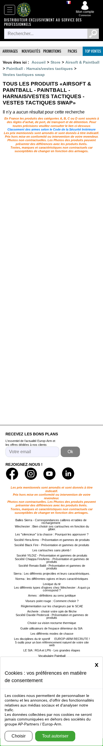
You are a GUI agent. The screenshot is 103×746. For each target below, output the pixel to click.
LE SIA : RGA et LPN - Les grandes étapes (51, 650)
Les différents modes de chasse (51, 633)
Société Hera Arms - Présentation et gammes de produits (52, 539)
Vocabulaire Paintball (51, 655)
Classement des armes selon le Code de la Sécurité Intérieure (51, 129)
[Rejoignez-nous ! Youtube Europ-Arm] (49, 473)
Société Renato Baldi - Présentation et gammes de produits (51, 567)
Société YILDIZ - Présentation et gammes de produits (51, 555)
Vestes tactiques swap (24, 74)
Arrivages (10, 51)
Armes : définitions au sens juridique (52, 595)
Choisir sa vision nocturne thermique (51, 623)
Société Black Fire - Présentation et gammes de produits (51, 545)
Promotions (52, 51)
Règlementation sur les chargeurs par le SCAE (52, 606)
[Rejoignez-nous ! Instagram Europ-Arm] (30, 473)
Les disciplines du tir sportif (32, 638)
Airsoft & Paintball (82, 62)
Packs (72, 51)
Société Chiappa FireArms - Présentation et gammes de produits (52, 560)
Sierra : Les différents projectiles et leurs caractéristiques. (51, 573)
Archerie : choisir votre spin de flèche (52, 611)
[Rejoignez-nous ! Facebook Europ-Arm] (12, 473)
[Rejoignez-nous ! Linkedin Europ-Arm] (68, 473)
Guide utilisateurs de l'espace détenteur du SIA (51, 628)
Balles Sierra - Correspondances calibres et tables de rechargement (51, 521)
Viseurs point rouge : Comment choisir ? (52, 601)
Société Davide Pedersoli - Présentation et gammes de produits (52, 616)
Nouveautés (31, 51)
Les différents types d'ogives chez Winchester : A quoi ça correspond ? (52, 589)
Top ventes (93, 51)
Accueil (39, 62)
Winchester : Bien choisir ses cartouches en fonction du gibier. (52, 528)
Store (55, 62)
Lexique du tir (52, 584)
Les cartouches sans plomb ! (51, 550)
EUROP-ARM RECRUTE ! (72, 638)
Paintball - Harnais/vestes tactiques (39, 68)
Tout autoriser (55, 736)
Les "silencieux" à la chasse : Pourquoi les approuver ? (51, 534)
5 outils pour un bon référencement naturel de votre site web (52, 643)
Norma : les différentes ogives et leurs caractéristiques (51, 578)
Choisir (19, 736)
